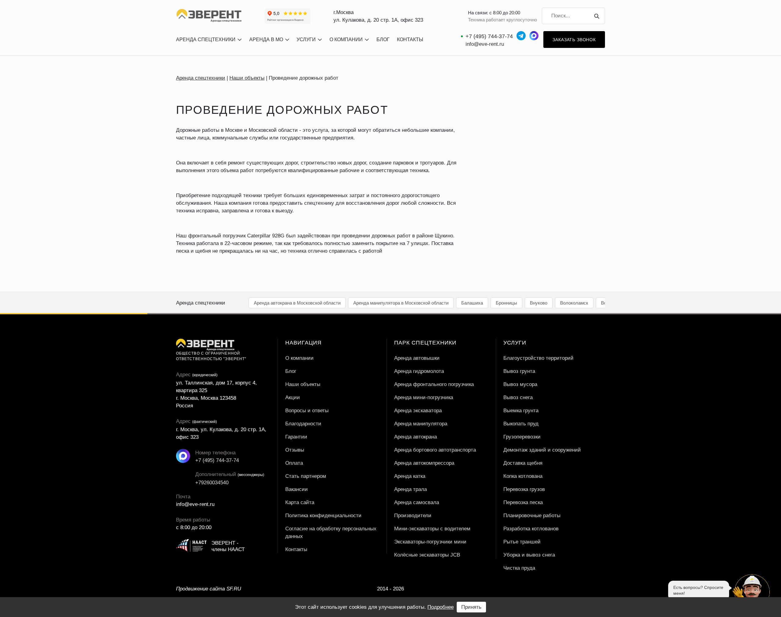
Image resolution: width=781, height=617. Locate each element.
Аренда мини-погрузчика (423, 397)
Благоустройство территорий (538, 358)
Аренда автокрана (415, 437)
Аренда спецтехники (200, 78)
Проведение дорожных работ (303, 78)
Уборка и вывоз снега (529, 555)
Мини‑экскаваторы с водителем (432, 529)
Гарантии (296, 437)
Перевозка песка (523, 502)
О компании (346, 39)
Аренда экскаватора (418, 410)
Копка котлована (522, 476)
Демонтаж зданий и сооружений (542, 450)
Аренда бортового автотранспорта (435, 450)
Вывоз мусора (520, 384)
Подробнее (440, 607)
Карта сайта (299, 502)
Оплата (294, 463)
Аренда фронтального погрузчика (434, 384)
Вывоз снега (518, 397)
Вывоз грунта (519, 371)
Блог (383, 39)
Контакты (410, 39)
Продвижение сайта (208, 589)
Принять (471, 607)
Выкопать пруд (520, 424)
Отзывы (294, 450)
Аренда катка (409, 476)
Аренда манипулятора (420, 424)
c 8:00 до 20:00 (193, 527)
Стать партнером (305, 476)
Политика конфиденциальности (323, 515)
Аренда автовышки (417, 358)
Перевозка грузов (524, 489)
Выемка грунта (520, 410)
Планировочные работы (531, 515)
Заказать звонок (574, 39)
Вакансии (296, 489)
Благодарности (303, 424)
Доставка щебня (522, 463)
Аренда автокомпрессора (424, 463)
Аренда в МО (266, 39)
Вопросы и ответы (307, 410)
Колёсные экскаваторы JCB (427, 555)
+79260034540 (202, 482)
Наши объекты (247, 78)
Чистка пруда (519, 568)
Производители (412, 515)
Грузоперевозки (522, 437)
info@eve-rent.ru (485, 44)
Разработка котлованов (531, 529)
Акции (292, 397)
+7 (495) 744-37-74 (489, 36)
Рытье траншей (522, 542)
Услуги (306, 39)
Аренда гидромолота (419, 371)
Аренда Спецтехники (206, 39)
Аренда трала (410, 489)
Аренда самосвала (416, 502)
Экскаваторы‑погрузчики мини (430, 542)
